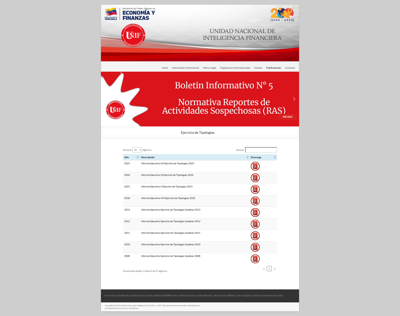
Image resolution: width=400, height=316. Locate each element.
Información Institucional (185, 67)
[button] (200, 99)
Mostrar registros (137, 149)
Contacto (290, 67)
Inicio (165, 67)
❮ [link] (264, 268)
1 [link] (269, 268)
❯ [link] (275, 268)
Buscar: (240, 149)
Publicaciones (273, 67)
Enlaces (258, 67)
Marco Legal (209, 67)
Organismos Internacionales (235, 67)
